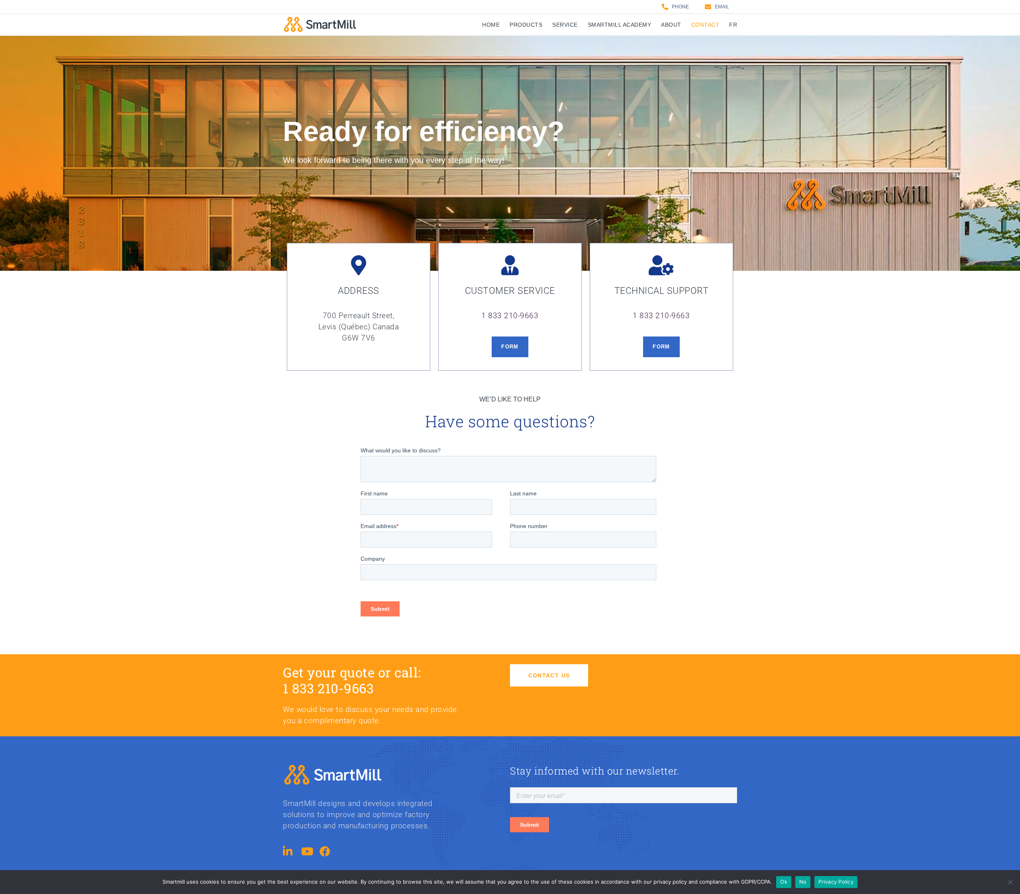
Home (491, 25)
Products (526, 25)
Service (565, 25)
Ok (783, 881)
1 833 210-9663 (509, 315)
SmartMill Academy (619, 25)
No (803, 881)
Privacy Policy (835, 881)
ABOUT (671, 25)
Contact (705, 25)
